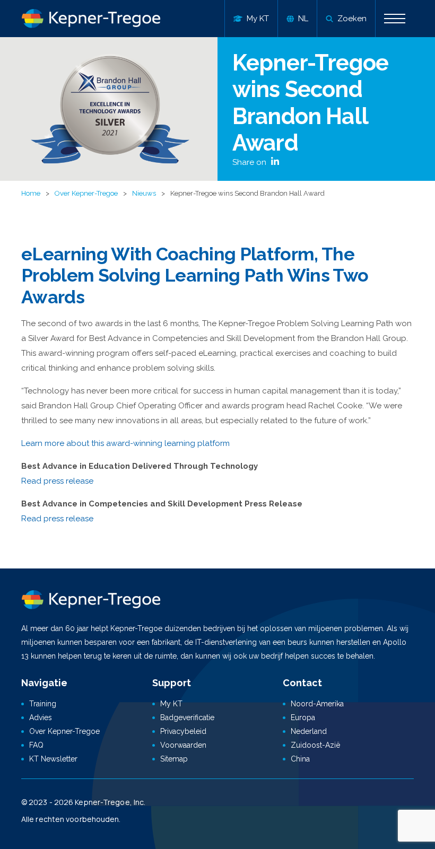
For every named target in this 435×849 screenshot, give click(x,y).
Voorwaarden (183, 745)
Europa (303, 717)
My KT (171, 703)
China (300, 759)
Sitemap (174, 759)
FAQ (36, 745)
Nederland (309, 731)
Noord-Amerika (317, 703)
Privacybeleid (183, 731)
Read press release (57, 481)
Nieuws (144, 193)
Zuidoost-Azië (315, 745)
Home (30, 193)
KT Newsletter (53, 759)
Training (42, 703)
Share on (250, 162)
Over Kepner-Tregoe (86, 193)
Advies (40, 717)
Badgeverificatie (187, 717)
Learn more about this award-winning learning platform (125, 443)
